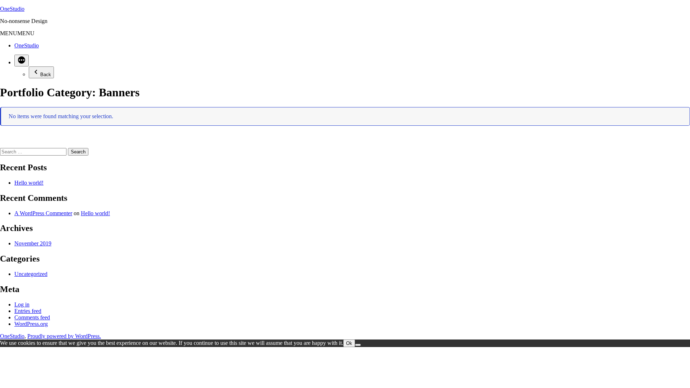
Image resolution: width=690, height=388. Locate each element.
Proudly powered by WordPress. (64, 336)
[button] (17, 33)
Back (45, 74)
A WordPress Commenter (43, 213)
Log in (21, 304)
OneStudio (12, 9)
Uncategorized (30, 274)
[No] (358, 345)
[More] (21, 60)
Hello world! (28, 183)
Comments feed (32, 317)
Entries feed (27, 311)
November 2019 (32, 243)
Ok (349, 343)
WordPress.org (31, 324)
